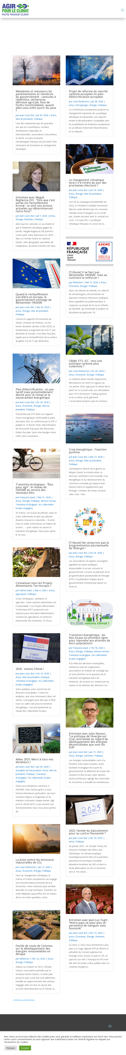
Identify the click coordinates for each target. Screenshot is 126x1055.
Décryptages (82, 105)
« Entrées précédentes (24, 1000)
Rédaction (25, 958)
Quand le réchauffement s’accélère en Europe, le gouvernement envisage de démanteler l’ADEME (33, 298)
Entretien (28, 219)
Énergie (19, 219)
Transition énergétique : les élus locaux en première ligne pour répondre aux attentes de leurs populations (89, 639)
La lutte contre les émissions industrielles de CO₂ (35, 861)
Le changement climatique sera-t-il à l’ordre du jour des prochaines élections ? (87, 182)
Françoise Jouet (27, 497)
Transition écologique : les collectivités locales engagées (33, 778)
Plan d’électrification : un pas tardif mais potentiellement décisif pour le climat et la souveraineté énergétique (35, 393)
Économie (27, 405)
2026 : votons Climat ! (30, 669)
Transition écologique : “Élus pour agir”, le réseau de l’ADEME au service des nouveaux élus (34, 488)
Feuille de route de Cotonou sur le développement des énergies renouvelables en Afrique (34, 950)
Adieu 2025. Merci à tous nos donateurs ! (34, 760)
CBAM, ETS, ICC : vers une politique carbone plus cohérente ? (85, 363)
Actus (53, 115)
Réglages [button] (10, 1048)
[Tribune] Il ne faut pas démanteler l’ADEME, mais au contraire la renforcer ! (88, 275)
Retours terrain (48, 500)
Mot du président (24, 118)
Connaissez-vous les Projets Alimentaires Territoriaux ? (34, 584)
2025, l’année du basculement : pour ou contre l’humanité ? (89, 832)
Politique (38, 118)
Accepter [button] (25, 1048)
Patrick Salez (26, 590)
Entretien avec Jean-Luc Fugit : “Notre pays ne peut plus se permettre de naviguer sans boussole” (89, 924)
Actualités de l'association (28, 770)
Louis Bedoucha (28, 867)
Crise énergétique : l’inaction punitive (87, 451)
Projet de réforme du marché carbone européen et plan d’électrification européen (88, 94)
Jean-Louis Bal (27, 115)
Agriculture (21, 594)
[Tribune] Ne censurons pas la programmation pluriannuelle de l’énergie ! (89, 545)
